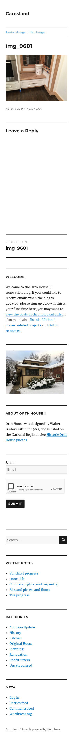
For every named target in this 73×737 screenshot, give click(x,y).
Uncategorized (21, 665)
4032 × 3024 (34, 108)
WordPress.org (21, 714)
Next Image (37, 32)
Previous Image (16, 32)
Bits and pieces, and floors (30, 590)
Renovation (18, 654)
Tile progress (20, 595)
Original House (21, 644)
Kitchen (16, 638)
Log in (14, 697)
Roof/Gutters (20, 660)
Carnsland (17, 13)
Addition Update (22, 627)
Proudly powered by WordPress (41, 729)
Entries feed (19, 703)
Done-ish (17, 579)
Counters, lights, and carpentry (34, 584)
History (15, 633)
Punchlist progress (24, 573)
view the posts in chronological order (34, 314)
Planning (17, 649)
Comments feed (22, 708)
